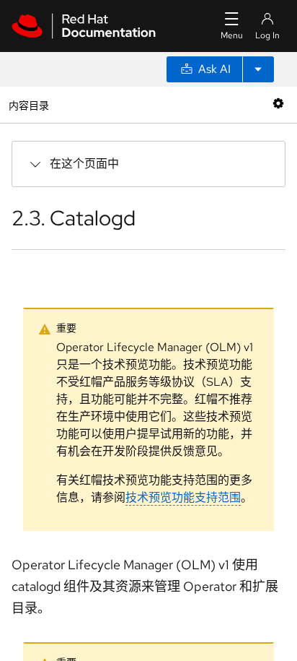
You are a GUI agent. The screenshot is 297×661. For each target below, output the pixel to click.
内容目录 (28, 104)
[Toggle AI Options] (258, 69)
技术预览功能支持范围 (183, 497)
